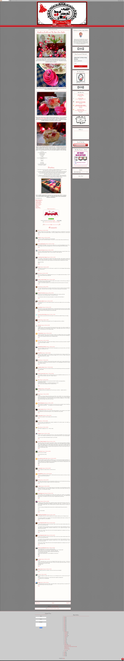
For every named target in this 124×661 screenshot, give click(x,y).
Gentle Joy (39, 388)
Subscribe (80, 66)
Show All (87, 113)
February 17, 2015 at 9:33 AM (44, 379)
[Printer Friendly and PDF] (51, 219)
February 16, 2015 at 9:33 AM (44, 230)
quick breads (50, 221)
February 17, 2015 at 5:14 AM (50, 346)
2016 (64, 629)
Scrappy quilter (40, 415)
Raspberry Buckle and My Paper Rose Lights (70, 646)
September (66, 635)
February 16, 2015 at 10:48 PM (44, 340)
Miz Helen (39, 559)
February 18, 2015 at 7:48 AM (45, 433)
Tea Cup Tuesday (38, 203)
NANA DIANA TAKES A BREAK (80, 105)
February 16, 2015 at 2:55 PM (44, 273)
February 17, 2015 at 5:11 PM (48, 409)
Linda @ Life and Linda (41, 373)
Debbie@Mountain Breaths (42, 346)
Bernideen (39, 325)
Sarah (39, 340)
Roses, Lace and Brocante (42, 547)
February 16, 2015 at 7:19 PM (51, 314)
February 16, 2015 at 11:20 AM (49, 243)
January (66, 650)
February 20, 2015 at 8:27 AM (49, 493)
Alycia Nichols (40, 307)
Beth (38, 230)
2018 (64, 627)
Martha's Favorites (40, 409)
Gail (38, 273)
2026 (64, 617)
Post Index (63, 26)
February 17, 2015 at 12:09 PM (44, 394)
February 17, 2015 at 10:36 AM (46, 388)
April (65, 641)
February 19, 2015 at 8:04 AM (47, 473)
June (65, 639)
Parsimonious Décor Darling (42, 314)
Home (52, 26)
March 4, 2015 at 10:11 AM (44, 582)
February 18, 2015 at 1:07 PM (51, 441)
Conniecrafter (40, 468)
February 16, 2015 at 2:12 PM (51, 257)
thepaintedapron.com (41, 493)
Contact (57, 26)
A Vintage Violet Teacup (80, 95)
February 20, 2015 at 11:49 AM (44, 501)
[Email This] (57, 220)
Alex (39, 379)
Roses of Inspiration (38, 204)
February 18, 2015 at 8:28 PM (46, 451)
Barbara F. (39, 237)
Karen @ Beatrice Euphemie (42, 441)
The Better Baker (40, 333)
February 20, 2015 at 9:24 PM (51, 522)
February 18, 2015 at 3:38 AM (44, 427)
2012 (64, 654)
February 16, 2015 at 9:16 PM (47, 333)
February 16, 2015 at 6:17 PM (47, 307)
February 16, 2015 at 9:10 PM (45, 325)
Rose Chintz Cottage (42, 118)
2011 (64, 655)
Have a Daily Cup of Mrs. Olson (42, 458)
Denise (39, 501)
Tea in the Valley (80, 94)
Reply (39, 234)
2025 (64, 618)
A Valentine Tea (66, 647)
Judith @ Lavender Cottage (42, 279)
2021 (64, 623)
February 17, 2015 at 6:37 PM (47, 415)
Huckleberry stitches (41, 367)
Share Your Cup (38, 205)
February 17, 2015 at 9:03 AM (49, 373)
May (65, 640)
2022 (64, 622)
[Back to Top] (122, 659)
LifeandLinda (85, 166)
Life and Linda (80, 98)
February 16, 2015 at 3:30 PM (50, 279)
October (66, 634)
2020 (64, 624)
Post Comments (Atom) (55, 606)
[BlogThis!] (58, 220)
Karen (39, 394)
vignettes (58, 221)
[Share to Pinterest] (61, 220)
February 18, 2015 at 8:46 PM (52, 458)
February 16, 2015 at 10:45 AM (45, 237)
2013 (64, 653)
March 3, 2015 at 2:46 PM (42, 574)
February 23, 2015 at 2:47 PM (45, 559)
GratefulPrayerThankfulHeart (42, 514)
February (66, 644)
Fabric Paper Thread (80, 109)
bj (38, 574)
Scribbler (39, 486)
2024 (64, 619)
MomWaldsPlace (40, 473)
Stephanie (39, 433)
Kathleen (39, 582)
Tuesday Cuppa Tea (38, 201)
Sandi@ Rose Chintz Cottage (42, 257)
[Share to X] (59, 220)
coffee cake (46, 221)
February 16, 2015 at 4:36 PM (44, 286)
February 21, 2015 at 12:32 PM (50, 547)
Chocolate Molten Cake (67, 645)
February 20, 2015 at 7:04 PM (51, 514)
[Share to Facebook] (60, 220)
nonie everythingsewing (41, 243)
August (66, 636)
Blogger (64, 658)
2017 (64, 628)
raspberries (54, 221)
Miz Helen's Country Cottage (80, 101)
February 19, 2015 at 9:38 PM (45, 486)
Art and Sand (40, 451)
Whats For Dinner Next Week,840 (80, 102)
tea (56, 221)
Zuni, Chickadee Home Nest (42, 522)
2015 (64, 630)
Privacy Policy (70, 26)
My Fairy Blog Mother (78, 166)
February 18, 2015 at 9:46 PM (46, 468)
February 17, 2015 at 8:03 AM (48, 367)
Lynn (39, 286)
